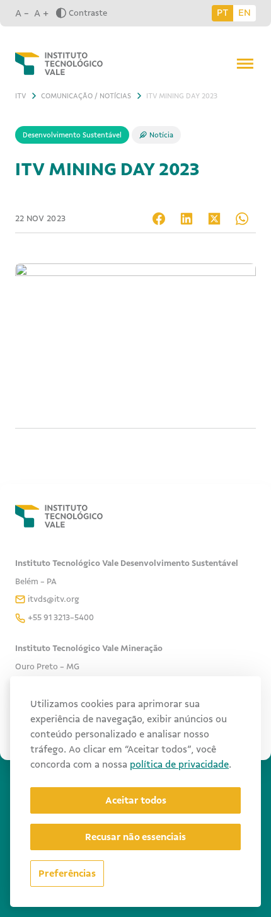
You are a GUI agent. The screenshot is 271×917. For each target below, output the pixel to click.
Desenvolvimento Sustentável (72, 134)
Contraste (88, 13)
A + (41, 13)
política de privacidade (179, 764)
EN (244, 12)
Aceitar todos (135, 800)
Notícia (161, 134)
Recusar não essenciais (135, 837)
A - (22, 13)
